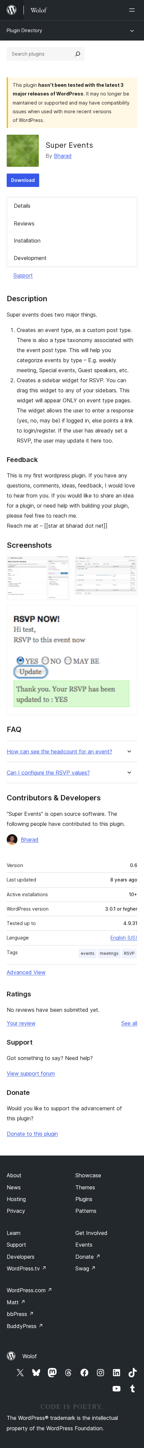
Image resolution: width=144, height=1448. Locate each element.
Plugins (83, 1199)
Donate (87, 1256)
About (14, 1175)
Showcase (88, 1175)
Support (23, 275)
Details (22, 205)
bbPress (20, 1314)
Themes (85, 1187)
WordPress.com (29, 1290)
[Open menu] (133, 10)
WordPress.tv (27, 1268)
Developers (20, 1256)
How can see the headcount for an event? (59, 751)
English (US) (124, 937)
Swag (85, 1268)
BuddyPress (25, 1326)
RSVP (129, 953)
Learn (13, 1233)
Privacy (16, 1210)
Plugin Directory (24, 30)
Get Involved (91, 1233)
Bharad (63, 155)
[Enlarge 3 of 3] (128, 614)
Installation (27, 240)
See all (129, 1023)
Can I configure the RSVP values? (48, 773)
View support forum (31, 1073)
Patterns (85, 1210)
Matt (16, 1302)
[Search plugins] (77, 54)
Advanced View (26, 972)
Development (30, 258)
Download (23, 180)
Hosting (16, 1199)
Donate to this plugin (32, 1133)
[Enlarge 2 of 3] (128, 565)
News (14, 1187)
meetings (109, 953)
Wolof (29, 1356)
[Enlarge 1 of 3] (60, 565)
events (87, 953)
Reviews (24, 223)
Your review (21, 1023)
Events (83, 1244)
